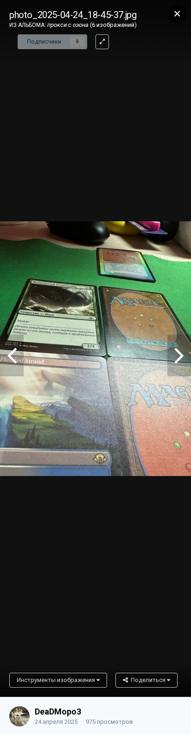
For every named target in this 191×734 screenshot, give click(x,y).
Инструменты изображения (56, 679)
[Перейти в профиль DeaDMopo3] (19, 716)
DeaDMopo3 (58, 711)
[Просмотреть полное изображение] (102, 41)
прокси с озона (68, 24)
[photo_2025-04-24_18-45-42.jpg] (12, 355)
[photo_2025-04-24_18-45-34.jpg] (179, 355)
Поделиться (147, 679)
